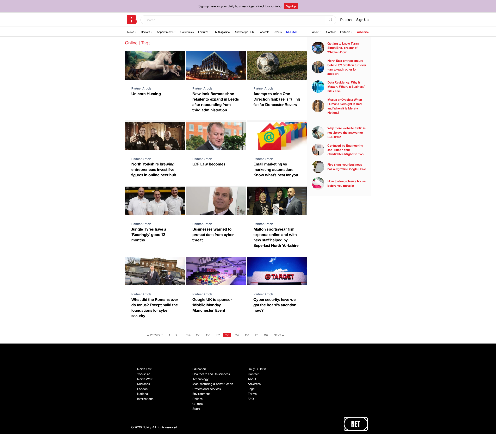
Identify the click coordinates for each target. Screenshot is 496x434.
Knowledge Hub (244, 32)
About (315, 32)
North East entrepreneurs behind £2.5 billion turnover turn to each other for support (346, 67)
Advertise (363, 32)
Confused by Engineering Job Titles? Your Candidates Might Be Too (345, 149)
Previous (155, 335)
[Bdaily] (132, 20)
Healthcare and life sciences (211, 374)
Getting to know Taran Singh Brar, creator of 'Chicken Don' (343, 47)
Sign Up (291, 6)
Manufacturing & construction (212, 384)
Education (199, 369)
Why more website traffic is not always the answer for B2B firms (346, 132)
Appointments (165, 32)
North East (144, 369)
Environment (201, 394)
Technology (200, 379)
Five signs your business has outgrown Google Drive (346, 166)
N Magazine (222, 32)
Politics (197, 399)
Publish (346, 19)
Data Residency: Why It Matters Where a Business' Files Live (346, 86)
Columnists (187, 32)
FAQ (251, 399)
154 (188, 335)
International (145, 399)
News (130, 32)
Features (203, 32)
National (143, 394)
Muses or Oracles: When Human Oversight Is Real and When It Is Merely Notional (344, 106)
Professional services (206, 389)
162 (266, 335)
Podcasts (263, 32)
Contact (331, 32)
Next (279, 335)
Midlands (143, 384)
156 (208, 335)
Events (278, 32)
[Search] (330, 19)
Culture (197, 404)
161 (256, 335)
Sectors (145, 32)
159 (237, 335)
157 (218, 335)
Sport (196, 408)
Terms (252, 394)
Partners (345, 32)
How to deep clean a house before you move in (346, 183)
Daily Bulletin (257, 369)
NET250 (291, 32)
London (142, 389)
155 (198, 335)
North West (144, 379)
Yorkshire (143, 374)
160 (247, 335)
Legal (251, 389)
